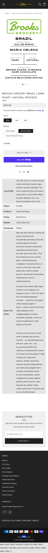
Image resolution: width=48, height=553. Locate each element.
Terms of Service (8, 491)
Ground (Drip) (26, 131)
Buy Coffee (6, 468)
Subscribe (23, 441)
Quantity (7, 143)
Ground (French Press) (14, 136)
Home (7, 13)
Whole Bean (10, 131)
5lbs (25, 120)
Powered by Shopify (24, 537)
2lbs (16, 120)
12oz (7, 120)
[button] (22, 84)
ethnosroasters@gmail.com (12, 506)
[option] (24, 49)
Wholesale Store (8, 479)
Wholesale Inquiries (9, 483)
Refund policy (7, 495)
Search (5, 460)
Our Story (6, 464)
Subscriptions (7, 472)
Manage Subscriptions (10, 476)
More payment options (24, 166)
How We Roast (8, 487)
